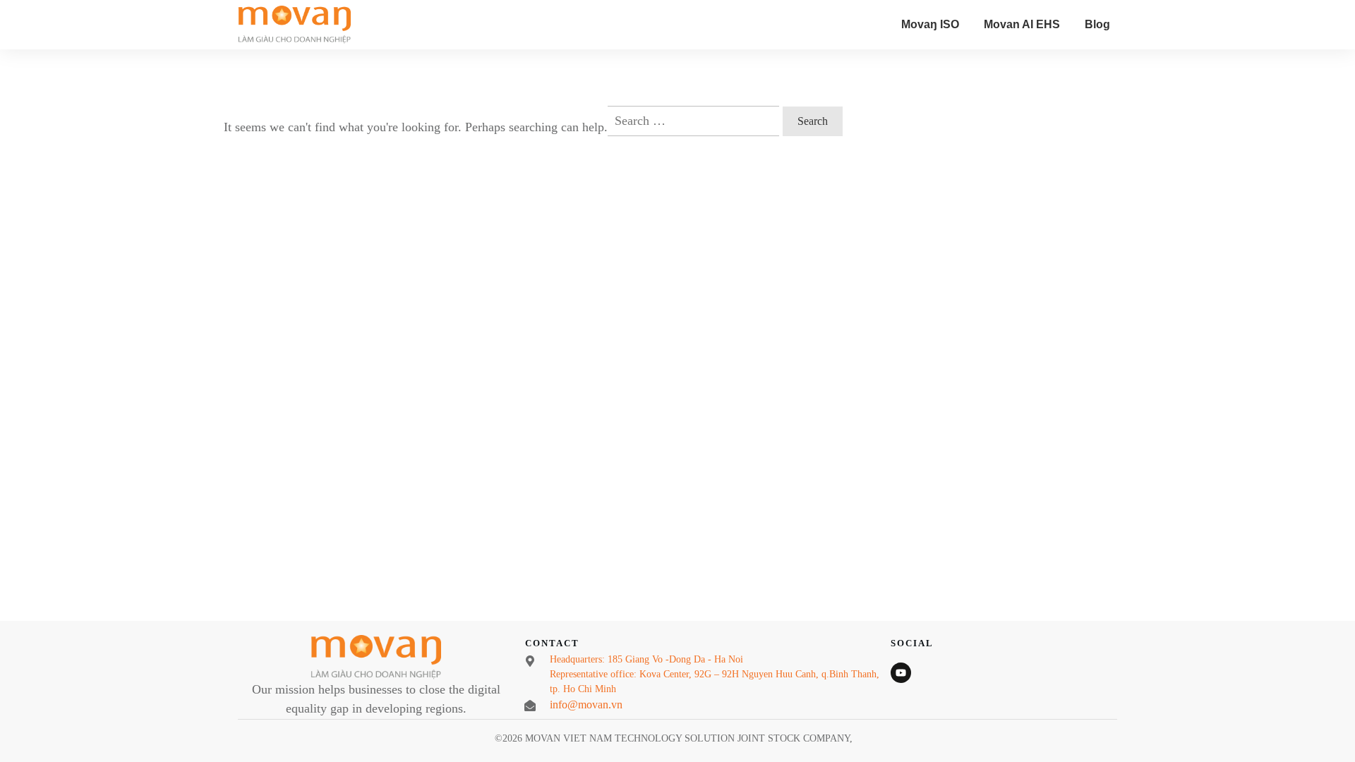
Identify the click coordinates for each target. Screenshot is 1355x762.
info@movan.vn (586, 704)
